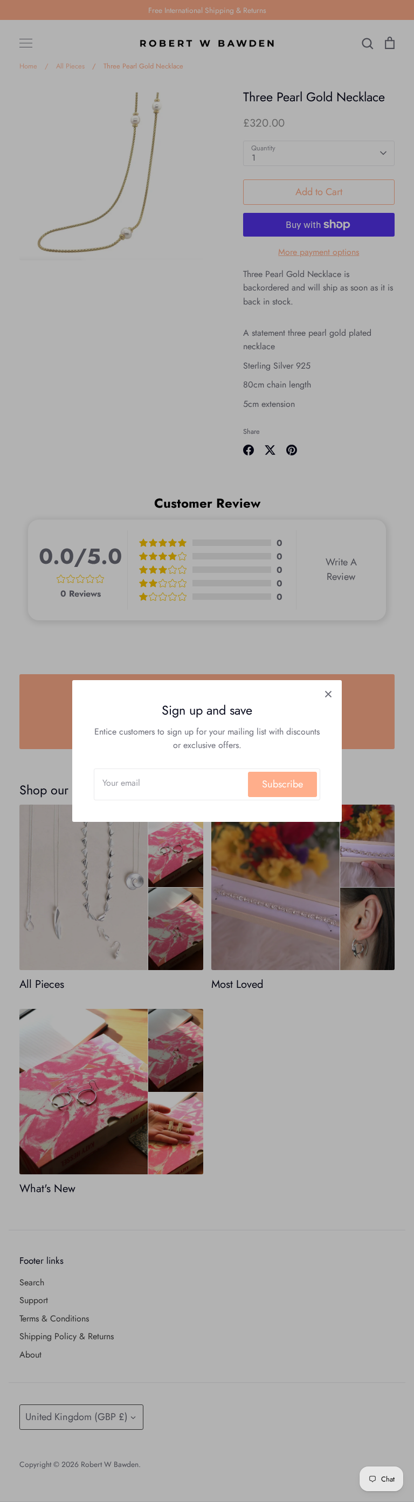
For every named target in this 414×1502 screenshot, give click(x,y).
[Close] (328, 693)
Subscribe (282, 784)
